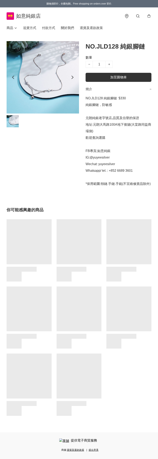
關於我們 (67, 28)
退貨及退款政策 (91, 28)
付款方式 (48, 28)
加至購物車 (118, 77)
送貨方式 (29, 28)
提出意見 (94, 450)
